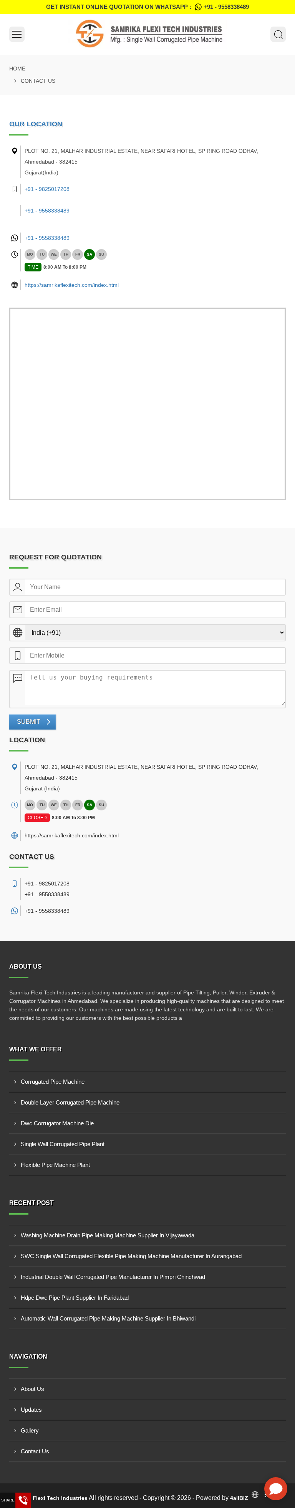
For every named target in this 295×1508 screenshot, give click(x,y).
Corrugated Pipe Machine (53, 1081)
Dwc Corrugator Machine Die (57, 1123)
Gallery (30, 1430)
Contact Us (35, 1451)
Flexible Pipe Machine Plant (55, 1165)
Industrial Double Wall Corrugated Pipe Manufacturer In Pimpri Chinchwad (113, 1277)
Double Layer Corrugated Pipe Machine (70, 1102)
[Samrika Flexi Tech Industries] (147, 34)
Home (17, 68)
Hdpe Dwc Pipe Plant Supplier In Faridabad (75, 1297)
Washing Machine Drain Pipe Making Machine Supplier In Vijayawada (107, 1235)
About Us (32, 1389)
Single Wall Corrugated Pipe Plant (62, 1144)
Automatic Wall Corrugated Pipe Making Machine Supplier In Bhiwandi (108, 1318)
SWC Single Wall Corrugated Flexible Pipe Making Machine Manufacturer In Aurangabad (131, 1256)
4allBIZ (239, 1498)
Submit (28, 721)
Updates (31, 1409)
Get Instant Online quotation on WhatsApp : (147, 6)
